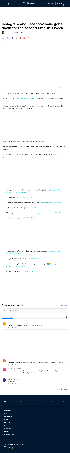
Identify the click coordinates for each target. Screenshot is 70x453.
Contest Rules (51, 402)
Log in (61, 305)
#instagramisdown (57, 264)
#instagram (37, 213)
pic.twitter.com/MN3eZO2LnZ (16, 266)
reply (9, 327)
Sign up (65, 305)
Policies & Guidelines (38, 401)
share (61, 327)
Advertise (29, 401)
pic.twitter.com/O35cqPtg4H (16, 192)
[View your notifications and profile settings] (66, 317)
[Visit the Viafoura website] (64, 389)
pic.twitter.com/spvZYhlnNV (51, 213)
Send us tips (62, 401)
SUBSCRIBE (50, 3)
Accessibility (47, 401)
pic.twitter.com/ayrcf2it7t (15, 253)
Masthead (55, 401)
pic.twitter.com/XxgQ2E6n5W (51, 203)
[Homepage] (7, 402)
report (65, 327)
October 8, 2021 (26, 197)
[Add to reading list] (7, 38)
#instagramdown (56, 190)
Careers (64, 402)
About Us (17, 401)
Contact (23, 401)
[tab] (7, 317)
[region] (35, 347)
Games (58, 402)
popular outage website (26, 98)
